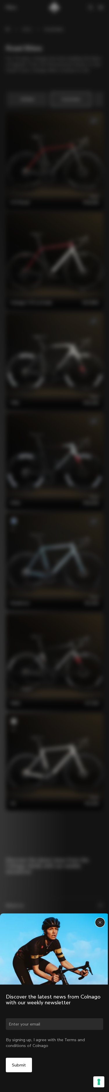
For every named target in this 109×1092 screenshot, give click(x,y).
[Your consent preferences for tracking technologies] (98, 1081)
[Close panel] (100, 922)
